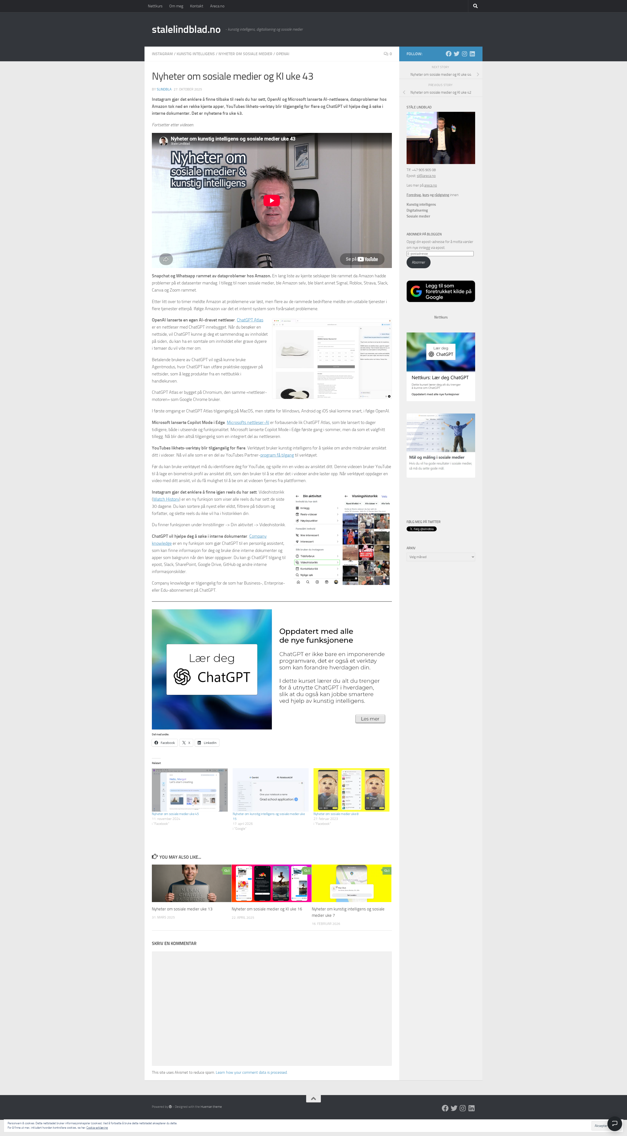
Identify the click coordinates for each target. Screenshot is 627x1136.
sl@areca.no (426, 176)
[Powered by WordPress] (170, 1106)
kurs (425, 195)
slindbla (164, 89)
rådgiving (441, 195)
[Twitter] (456, 54)
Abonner (418, 262)
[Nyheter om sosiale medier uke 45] (190, 790)
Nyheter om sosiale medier (245, 53)
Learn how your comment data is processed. (252, 1072)
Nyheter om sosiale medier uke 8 (336, 814)
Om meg (176, 6)
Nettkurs (155, 6)
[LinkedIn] (472, 54)
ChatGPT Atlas (250, 320)
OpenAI (282, 53)
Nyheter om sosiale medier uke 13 (182, 908)
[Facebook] (449, 54)
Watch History (166, 499)
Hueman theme (211, 1107)
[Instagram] (464, 54)
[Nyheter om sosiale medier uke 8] (351, 790)
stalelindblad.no (186, 29)
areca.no (430, 185)
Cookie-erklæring (97, 1127)
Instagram (162, 53)
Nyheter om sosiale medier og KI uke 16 (267, 908)
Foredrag (414, 195)
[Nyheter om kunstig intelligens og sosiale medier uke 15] (271, 790)
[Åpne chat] (614, 1123)
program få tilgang (277, 455)
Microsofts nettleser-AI (248, 422)
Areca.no (217, 6)
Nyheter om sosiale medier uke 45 (175, 814)
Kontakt (196, 6)
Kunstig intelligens (196, 53)
